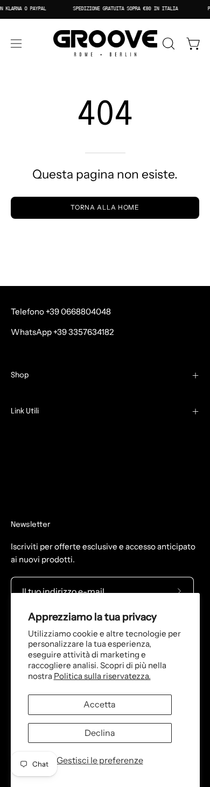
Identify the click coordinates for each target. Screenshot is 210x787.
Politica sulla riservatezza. (102, 676)
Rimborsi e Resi (40, 472)
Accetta (99, 704)
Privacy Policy (37, 489)
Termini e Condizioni (50, 438)
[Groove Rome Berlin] (105, 43)
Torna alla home (105, 207)
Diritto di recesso (49, 506)
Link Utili (25, 411)
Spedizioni (31, 455)
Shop (20, 375)
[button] (167, 43)
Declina (100, 732)
